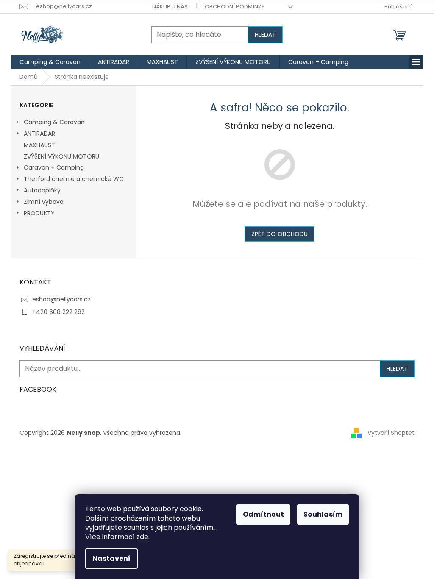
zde (142, 537)
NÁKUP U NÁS (170, 7)
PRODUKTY (39, 213)
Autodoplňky (42, 190)
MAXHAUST (39, 145)
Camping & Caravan (54, 122)
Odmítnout (263, 514)
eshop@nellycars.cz (61, 299)
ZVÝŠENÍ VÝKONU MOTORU (61, 156)
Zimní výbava (44, 202)
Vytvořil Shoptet (391, 432)
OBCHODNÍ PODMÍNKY (234, 7)
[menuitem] (50, 62)
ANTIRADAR (39, 133)
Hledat (265, 35)
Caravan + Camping (54, 167)
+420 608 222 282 (58, 312)
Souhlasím (322, 514)
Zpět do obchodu (279, 234)
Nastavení (111, 558)
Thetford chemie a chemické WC (74, 179)
